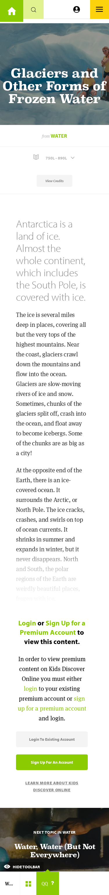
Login (27, 622)
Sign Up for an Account (52, 762)
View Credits (54, 181)
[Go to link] (11, 11)
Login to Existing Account (52, 739)
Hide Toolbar (26, 866)
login (30, 689)
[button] (54, 157)
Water (59, 135)
